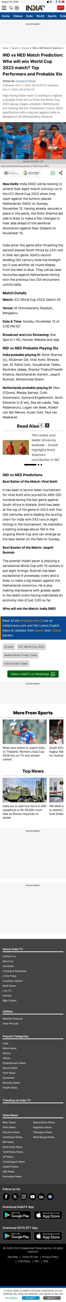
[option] (33, 447)
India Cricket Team (16, 663)
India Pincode (10, 1023)
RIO (37, 1261)
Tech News (9, 1072)
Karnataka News (12, 1176)
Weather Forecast (13, 1018)
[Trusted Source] (31, 173)
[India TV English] (35, 8)
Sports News (10, 1067)
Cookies (8, 1290)
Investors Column (13, 980)
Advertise (8, 966)
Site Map (13, 1256)
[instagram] (23, 1196)
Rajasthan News (42, 1127)
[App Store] (48, 1215)
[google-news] (50, 1196)
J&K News (8, 1171)
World (40, 16)
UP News (8, 1156)
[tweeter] (14, 1196)
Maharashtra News (44, 1122)
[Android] (51, 2)
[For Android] (17, 1236)
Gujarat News (10, 1166)
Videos (18, 16)
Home (6, 16)
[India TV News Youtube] (63, 2)
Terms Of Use (30, 1256)
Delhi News (9, 1127)
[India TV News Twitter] (59, 2)
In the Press (9, 975)
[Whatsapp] (53, 173)
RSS (45, 1261)
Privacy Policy (50, 1256)
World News (9, 1048)
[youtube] (32, 1196)
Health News (10, 1087)
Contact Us (9, 956)
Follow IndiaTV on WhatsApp (30, 674)
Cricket (25, 48)
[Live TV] (60, 8)
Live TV (7, 990)
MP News (8, 1141)
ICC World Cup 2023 (31, 646)
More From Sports (33, 712)
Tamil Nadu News (13, 1151)
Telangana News (42, 1132)
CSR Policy (24, 1261)
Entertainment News (14, 1062)
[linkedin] (41, 1196)
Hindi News (9, 985)
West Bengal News (44, 1137)
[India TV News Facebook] (56, 2)
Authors (7, 995)
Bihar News (9, 1122)
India (29, 16)
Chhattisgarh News (14, 1161)
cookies (12, 1297)
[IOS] (48, 2)
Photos (7, 1053)
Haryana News (11, 1132)
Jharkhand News (12, 1137)
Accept (31, 1297)
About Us (8, 961)
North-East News (12, 1146)
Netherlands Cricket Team (20, 655)
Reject (51, 1297)
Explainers (8, 1077)
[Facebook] (6, 1196)
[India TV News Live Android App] (17, 1215)
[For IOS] (48, 1236)
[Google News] (12, 173)
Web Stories (9, 1000)
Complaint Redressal (14, 970)
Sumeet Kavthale (26, 81)
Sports (52, 16)
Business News (11, 1082)
